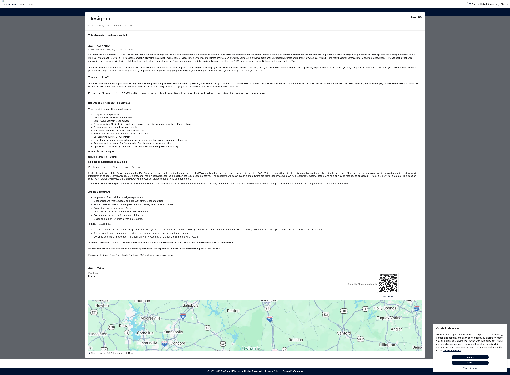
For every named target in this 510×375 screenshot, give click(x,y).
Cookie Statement (452, 350)
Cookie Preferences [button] (293, 371)
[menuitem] (9, 4)
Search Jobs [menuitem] (26, 4)
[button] (255, 325)
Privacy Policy (272, 371)
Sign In (504, 4)
